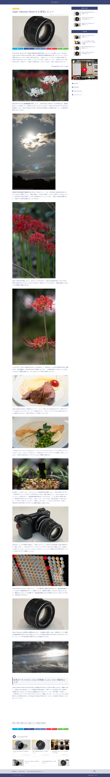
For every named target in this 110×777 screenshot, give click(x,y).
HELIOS (76, 83)
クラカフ (55, 2)
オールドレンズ (33, 723)
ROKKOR (76, 87)
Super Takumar (16, 8)
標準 (44, 723)
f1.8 (19, 723)
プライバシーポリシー (18, 775)
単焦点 (39, 723)
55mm (15, 723)
